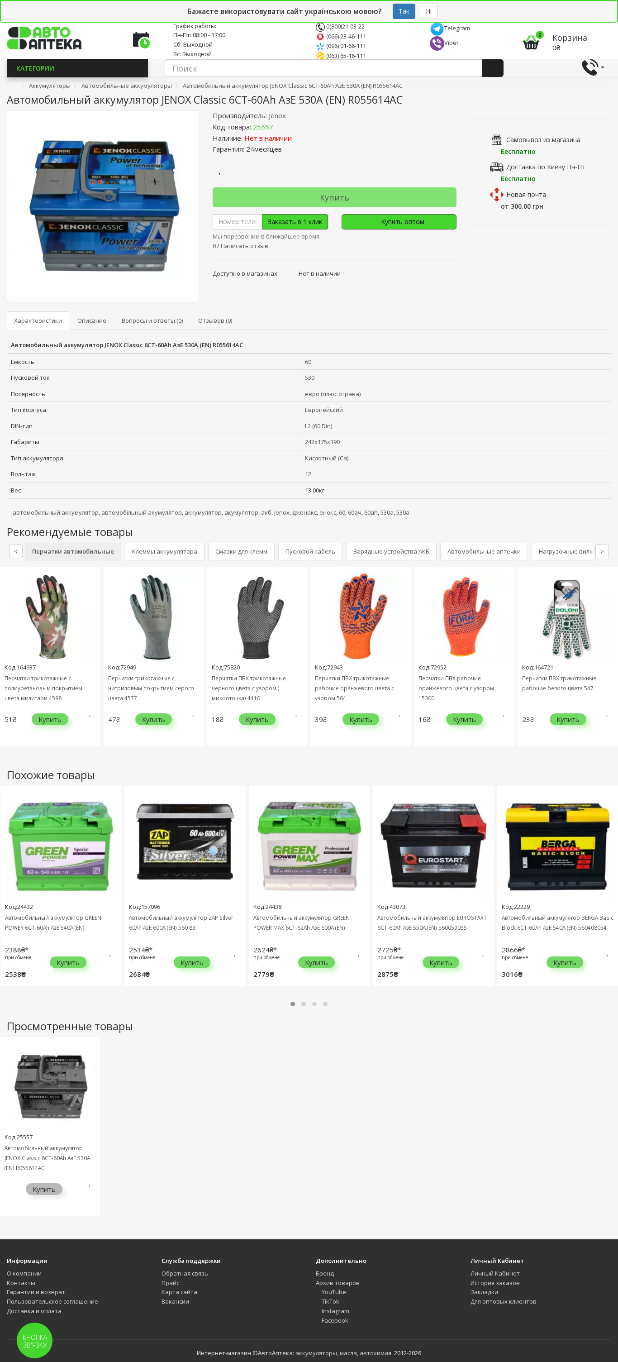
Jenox (277, 115)
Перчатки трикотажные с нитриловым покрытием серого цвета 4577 (151, 688)
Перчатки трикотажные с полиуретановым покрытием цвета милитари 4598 (43, 688)
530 (309, 377)
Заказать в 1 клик (295, 221)
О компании (24, 1273)
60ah (371, 512)
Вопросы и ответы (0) (152, 320)
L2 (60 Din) (318, 426)
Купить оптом (401, 221)
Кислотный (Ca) (326, 458)
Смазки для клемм (241, 551)
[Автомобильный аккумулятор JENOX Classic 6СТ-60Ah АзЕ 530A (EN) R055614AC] (103, 206)
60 (308, 362)
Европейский (324, 410)
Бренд (325, 1273)
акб (266, 512)
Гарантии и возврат (36, 1292)
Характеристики (38, 320)
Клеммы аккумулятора (164, 551)
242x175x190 (322, 442)
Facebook (334, 1320)
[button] (292, 1003)
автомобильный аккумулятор (56, 512)
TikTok (329, 1301)
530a (402, 512)
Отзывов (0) (215, 320)
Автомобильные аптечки (484, 551)
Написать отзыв (244, 246)
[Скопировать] (280, 127)
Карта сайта (179, 1292)
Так (404, 11)
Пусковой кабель (310, 551)
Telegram (457, 28)
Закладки (484, 1292)
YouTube (333, 1292)
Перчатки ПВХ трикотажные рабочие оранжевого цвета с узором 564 (354, 688)
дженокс (304, 512)
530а (387, 512)
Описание (91, 320)
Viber (451, 42)
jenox (282, 512)
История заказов (495, 1283)
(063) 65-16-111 (345, 56)
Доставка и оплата (34, 1311)
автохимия (375, 1353)
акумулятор (241, 512)
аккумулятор (203, 512)
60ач (354, 512)
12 (308, 474)
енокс (327, 512)
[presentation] (9, 664)
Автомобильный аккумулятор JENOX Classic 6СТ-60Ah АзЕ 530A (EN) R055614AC (47, 1157)
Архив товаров (338, 1283)
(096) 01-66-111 (345, 46)
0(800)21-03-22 (345, 26)
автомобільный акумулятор (141, 512)
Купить (334, 197)
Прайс (170, 1283)
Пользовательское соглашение (52, 1301)
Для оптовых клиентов (504, 1301)
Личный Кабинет (495, 1273)
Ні (429, 11)
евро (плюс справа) (333, 394)
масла (348, 1353)
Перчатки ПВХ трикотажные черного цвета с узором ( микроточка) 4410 (249, 688)
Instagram (334, 1311)
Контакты (21, 1283)
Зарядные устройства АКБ (391, 551)
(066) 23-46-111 (345, 36)
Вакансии (175, 1301)
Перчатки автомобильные (73, 551)
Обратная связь (185, 1273)
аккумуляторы (316, 1353)
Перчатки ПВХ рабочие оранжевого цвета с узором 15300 (456, 688)
